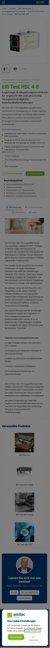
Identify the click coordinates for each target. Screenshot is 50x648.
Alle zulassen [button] (16, 637)
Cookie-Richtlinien (32, 631)
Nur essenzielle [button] (33, 638)
